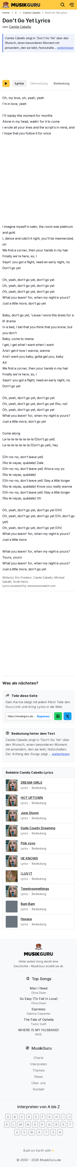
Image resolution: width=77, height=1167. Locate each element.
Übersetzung (39, 83)
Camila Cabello (20, 27)
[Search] (62, 4)
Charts (38, 1058)
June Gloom (30, 813)
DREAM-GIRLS (31, 782)
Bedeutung (61, 83)
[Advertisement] (38, 65)
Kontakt (38, 1089)
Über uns (38, 1083)
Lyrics (19, 83)
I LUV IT (26, 873)
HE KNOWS (29, 858)
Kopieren (43, 716)
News (38, 1077)
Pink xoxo (28, 843)
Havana (26, 919)
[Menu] (71, 4)
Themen (38, 1070)
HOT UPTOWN (32, 798)
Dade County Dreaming (38, 828)
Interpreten (38, 1064)
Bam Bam (28, 904)
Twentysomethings (35, 889)
